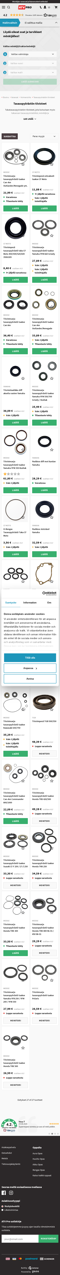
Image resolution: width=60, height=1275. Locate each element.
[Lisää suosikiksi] (23, 164)
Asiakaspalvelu (9, 1147)
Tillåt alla (30, 657)
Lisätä (15, 208)
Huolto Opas (39, 1158)
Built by (24, 1268)
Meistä (5, 1158)
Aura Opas (37, 1153)
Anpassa (28, 668)
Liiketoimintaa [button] (11, 1209)
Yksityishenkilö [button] (12, 1206)
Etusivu (6, 97)
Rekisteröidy (48, 1238)
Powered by (26, 1272)
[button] (56, 7)
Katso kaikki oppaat (42, 1175)
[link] (30, 1125)
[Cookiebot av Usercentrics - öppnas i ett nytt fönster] (42, 594)
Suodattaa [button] (10, 136)
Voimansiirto (26, 97)
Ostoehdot (7, 1152)
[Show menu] (3, 7)
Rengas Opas (39, 1169)
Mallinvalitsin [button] (10, 22)
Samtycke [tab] (10, 602)
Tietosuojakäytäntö (11, 1164)
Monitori (44, 753)
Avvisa (30, 678)
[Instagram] (11, 1193)
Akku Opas (38, 1164)
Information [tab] (29, 602)
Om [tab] (49, 602)
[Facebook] (4, 1193)
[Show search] (8, 7)
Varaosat (14, 97)
